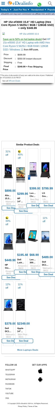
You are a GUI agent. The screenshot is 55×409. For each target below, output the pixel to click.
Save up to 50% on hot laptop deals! (22, 39)
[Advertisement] (27, 110)
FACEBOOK (10, 384)
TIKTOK (8, 389)
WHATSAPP (10, 370)
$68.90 (34, 254)
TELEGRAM (10, 375)
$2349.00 (23, 323)
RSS (7, 398)
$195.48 (22, 254)
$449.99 (10, 260)
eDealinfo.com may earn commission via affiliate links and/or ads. (28, 14)
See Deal (11, 208)
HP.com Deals (14, 81)
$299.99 (22, 193)
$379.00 (10, 323)
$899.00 (10, 190)
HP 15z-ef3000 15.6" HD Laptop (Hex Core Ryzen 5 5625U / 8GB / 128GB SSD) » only (27, 25)
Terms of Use (32, 406)
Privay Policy (22, 406)
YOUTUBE (9, 394)
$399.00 (34, 188)
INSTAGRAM (10, 379)
